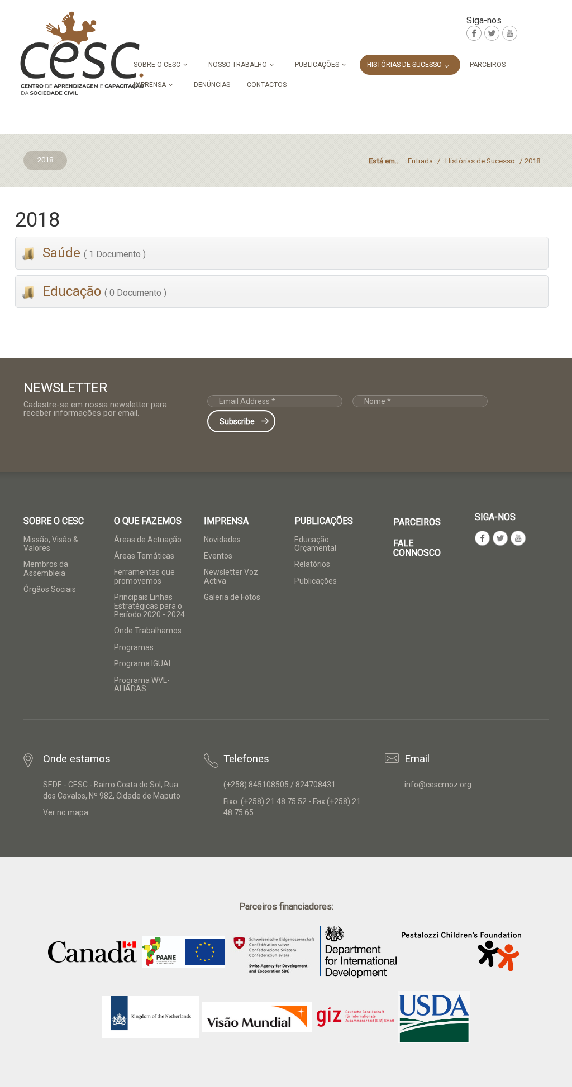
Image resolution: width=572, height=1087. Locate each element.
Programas (134, 647)
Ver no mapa (65, 812)
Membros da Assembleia (45, 568)
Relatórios (312, 564)
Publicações (315, 580)
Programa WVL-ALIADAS (142, 684)
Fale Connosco (417, 548)
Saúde (92, 253)
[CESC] (82, 53)
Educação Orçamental (315, 543)
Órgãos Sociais (49, 589)
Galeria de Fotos (232, 597)
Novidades (222, 539)
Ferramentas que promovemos (144, 576)
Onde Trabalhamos (148, 630)
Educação (102, 291)
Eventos (218, 555)
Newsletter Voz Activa (231, 576)
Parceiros (417, 522)
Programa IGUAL (143, 663)
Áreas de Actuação (148, 539)
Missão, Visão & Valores (50, 543)
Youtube (509, 33)
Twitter (491, 33)
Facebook (474, 33)
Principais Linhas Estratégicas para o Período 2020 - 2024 (149, 606)
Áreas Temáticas (144, 555)
